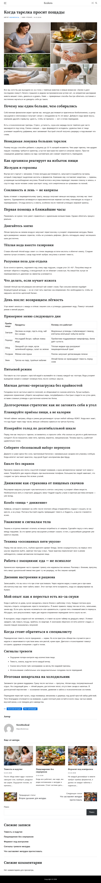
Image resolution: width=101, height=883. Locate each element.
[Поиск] (96, 3)
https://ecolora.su (22, 729)
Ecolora (48, 3)
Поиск (6, 807)
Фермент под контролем (80, 769)
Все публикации (30, 709)
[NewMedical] (9, 729)
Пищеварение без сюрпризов (45, 770)
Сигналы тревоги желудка (17, 846)
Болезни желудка (14, 709)
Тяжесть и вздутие (13, 769)
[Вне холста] (5, 3)
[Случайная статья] (92, 3)
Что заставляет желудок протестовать (23, 851)
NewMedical (14, 17)
